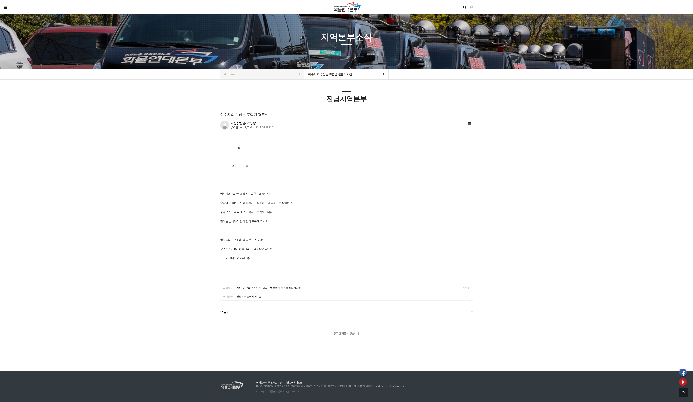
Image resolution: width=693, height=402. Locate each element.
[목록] (469, 124)
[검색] (464, 7)
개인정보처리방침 (293, 382)
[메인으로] (347, 6)
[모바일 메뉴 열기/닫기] (8, 7)
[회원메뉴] (471, 7)
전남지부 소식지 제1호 (248, 296)
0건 (236, 127)
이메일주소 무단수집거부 (269, 382)
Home (231, 74)
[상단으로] (683, 392)
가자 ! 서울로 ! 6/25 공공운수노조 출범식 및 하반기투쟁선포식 (269, 288)
